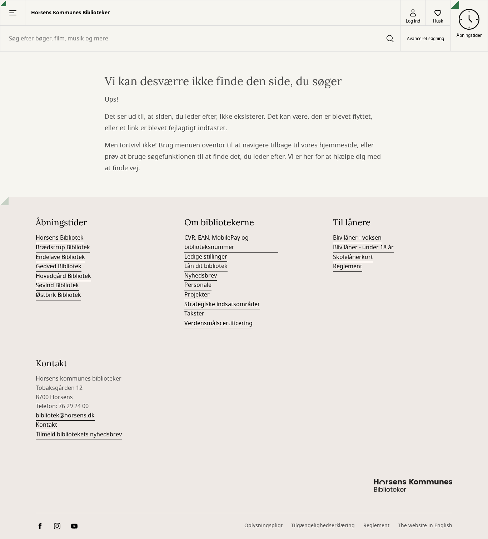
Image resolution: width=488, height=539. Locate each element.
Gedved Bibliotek (58, 266)
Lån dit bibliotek (206, 266)
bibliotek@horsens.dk (65, 415)
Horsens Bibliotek (60, 238)
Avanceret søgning (425, 38)
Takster (194, 313)
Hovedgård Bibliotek (63, 276)
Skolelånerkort (353, 257)
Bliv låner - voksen (357, 238)
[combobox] (200, 38)
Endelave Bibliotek (60, 257)
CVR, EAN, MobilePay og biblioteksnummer (216, 242)
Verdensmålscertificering (218, 323)
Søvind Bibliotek (57, 285)
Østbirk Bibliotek (58, 295)
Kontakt (46, 425)
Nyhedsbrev (200, 275)
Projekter (197, 294)
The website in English (425, 525)
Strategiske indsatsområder (222, 304)
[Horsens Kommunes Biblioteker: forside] (413, 486)
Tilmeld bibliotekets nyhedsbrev (79, 434)
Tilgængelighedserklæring (323, 525)
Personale (197, 285)
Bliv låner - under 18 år (363, 247)
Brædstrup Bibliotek (63, 247)
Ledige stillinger (205, 257)
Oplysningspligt (263, 525)
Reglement (347, 266)
